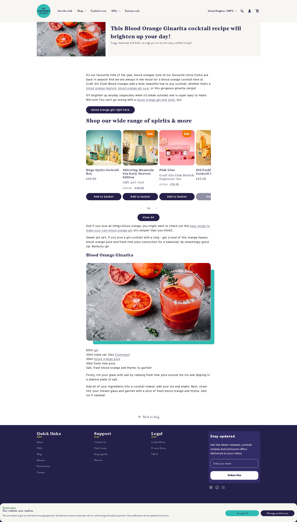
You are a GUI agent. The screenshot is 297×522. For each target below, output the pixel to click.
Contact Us (100, 442)
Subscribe (234, 476)
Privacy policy (9, 507)
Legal (157, 433)
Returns (98, 460)
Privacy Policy (158, 448)
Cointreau (122, 354)
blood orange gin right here (110, 109)
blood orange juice (107, 359)
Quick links (49, 433)
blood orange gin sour (133, 88)
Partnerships (43, 466)
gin (96, 350)
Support (102, 433)
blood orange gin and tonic (156, 99)
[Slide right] (156, 208)
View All (148, 217)
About (40, 442)
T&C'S (154, 454)
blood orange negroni (101, 88)
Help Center (100, 448)
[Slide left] (141, 208)
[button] (81, 11)
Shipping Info (101, 454)
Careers (41, 472)
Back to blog (151, 417)
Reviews (41, 460)
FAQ (39, 448)
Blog (39, 454)
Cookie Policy (158, 442)
